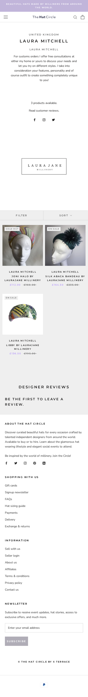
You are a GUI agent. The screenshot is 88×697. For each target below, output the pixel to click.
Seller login (12, 556)
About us (11, 562)
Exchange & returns (17, 526)
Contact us (12, 590)
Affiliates (10, 569)
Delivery (10, 520)
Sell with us (12, 549)
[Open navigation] (6, 17)
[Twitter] (53, 119)
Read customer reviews (44, 111)
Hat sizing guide (15, 506)
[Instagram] (44, 119)
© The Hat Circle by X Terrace (44, 661)
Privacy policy (13, 583)
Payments (11, 513)
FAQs (8, 499)
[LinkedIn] (44, 462)
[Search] (75, 17)
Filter (21, 215)
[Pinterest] (34, 462)
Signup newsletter (16, 492)
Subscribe (16, 641)
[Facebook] (34, 119)
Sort (64, 215)
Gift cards (11, 485)
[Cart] (82, 17)
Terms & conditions (17, 576)
